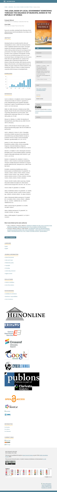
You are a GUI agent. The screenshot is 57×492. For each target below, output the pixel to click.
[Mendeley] (7, 411)
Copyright (7, 265)
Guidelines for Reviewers (11, 293)
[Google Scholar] (16, 359)
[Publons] (22, 390)
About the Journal (9, 257)
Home (6, 7)
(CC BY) (44, 459)
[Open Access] (15, 402)
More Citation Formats (42, 79)
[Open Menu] (4, 1)
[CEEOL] (13, 336)
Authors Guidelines (9, 282)
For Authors (7, 429)
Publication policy (9, 262)
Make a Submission (10, 237)
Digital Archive (8, 273)
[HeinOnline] (25, 321)
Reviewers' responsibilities (11, 296)
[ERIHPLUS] (12, 327)
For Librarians (8, 431)
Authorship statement (10, 270)
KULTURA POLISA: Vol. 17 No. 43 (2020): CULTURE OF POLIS (32, 227)
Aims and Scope (9, 260)
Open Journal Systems (28, 455)
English (6, 248)
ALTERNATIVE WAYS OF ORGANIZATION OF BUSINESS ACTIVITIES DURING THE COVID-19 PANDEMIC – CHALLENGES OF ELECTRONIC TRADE (28, 230)
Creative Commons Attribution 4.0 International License (43, 111)
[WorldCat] (12, 408)
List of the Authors (9, 285)
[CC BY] (10, 464)
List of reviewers (9, 299)
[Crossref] (14, 347)
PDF (38, 48)
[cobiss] (8, 415)
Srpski (6, 246)
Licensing (7, 268)
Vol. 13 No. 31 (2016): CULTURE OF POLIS (23, 7)
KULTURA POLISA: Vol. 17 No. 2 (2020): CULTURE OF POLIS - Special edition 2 (29, 231)
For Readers (7, 427)
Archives (10, 7)
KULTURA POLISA (11, 1)
